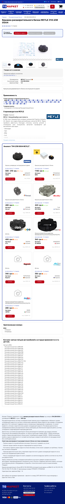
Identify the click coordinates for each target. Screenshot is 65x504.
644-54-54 (29, 5)
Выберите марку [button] (20, 33)
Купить (39, 179)
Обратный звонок (39, 7)
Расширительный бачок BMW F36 (14, 389)
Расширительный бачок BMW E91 (14, 356)
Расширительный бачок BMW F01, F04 (15, 361)
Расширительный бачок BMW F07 (14, 364)
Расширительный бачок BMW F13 (14, 372)
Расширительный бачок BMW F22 (14, 377)
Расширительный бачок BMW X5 (14, 400)
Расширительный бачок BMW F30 (14, 381)
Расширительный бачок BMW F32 (14, 384)
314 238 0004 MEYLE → (10, 75)
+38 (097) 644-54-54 (29, 488)
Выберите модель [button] (34, 33)
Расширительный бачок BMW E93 (14, 359)
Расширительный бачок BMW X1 (13, 395)
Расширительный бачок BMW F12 (14, 370)
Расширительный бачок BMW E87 (14, 350)
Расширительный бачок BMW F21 (14, 375)
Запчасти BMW (7, 345)
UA (48, 1)
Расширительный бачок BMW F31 (14, 382)
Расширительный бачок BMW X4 (14, 398)
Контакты (53, 1)
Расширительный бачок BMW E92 (14, 357)
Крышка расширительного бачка (44, 165)
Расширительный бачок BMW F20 (14, 373)
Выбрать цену (10, 179)
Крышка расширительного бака (43, 199)
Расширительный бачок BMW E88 (14, 352)
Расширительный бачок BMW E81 (14, 347)
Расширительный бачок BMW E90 (14, 354)
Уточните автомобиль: (8, 33)
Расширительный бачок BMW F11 (14, 368)
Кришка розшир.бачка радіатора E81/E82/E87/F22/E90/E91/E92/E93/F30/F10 (47, 234)
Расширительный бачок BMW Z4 (13, 404)
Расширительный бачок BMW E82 (14, 348)
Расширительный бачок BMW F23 (14, 379)
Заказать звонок (29, 492)
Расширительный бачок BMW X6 (14, 402)
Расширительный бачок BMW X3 (14, 397)
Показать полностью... (9, 140)
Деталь (7, 234)
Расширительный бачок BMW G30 (14, 393)
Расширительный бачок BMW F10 (14, 366)
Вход (60, 1)
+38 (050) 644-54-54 (29, 490)
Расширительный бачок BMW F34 (14, 388)
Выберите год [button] (49, 33)
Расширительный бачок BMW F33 (14, 386)
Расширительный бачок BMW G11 (14, 391)
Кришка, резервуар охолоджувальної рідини (17, 165)
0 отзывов (14, 26)
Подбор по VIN (29, 495)
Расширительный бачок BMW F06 (14, 363)
